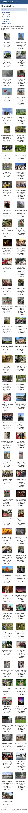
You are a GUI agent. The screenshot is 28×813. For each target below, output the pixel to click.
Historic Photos (6, 23)
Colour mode (25, 809)
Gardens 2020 (6, 17)
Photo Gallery (6, 12)
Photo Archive (6, 21)
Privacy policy (13, 810)
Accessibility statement (18, 810)
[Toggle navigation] (25, 2)
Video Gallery (6, 14)
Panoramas (5, 19)
